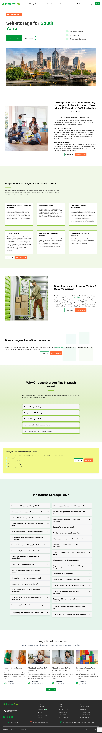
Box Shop (63, 4)
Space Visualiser (29, 38)
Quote (97, 4)
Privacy (92, 729)
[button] (35, 4)
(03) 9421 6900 (78, 298)
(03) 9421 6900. (60, 347)
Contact (81, 4)
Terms (87, 729)
